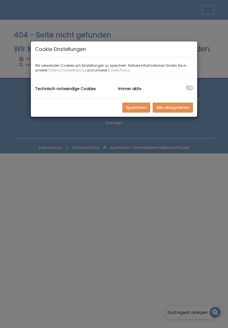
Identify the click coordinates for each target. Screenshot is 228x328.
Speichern (136, 107)
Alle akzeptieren (172, 107)
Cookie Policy (119, 70)
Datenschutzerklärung (67, 70)
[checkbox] (189, 87)
